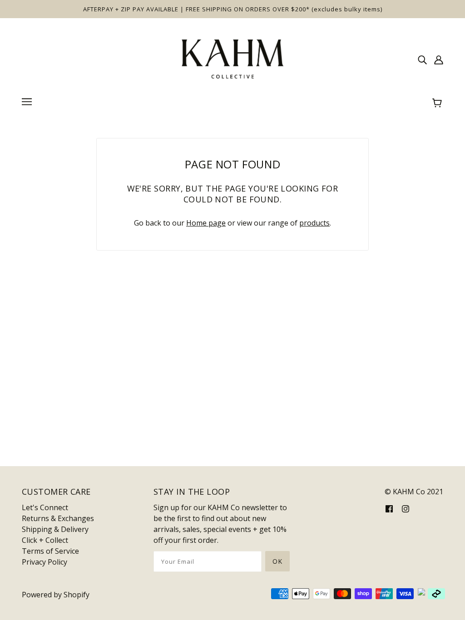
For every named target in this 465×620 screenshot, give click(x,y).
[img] (422, 59)
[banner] (232, 58)
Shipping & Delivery (55, 529)
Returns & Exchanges (58, 518)
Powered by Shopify (55, 595)
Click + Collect (45, 540)
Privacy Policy (44, 562)
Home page (206, 223)
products (314, 223)
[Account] (438, 59)
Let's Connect (45, 507)
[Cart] (438, 103)
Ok (277, 561)
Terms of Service (50, 551)
